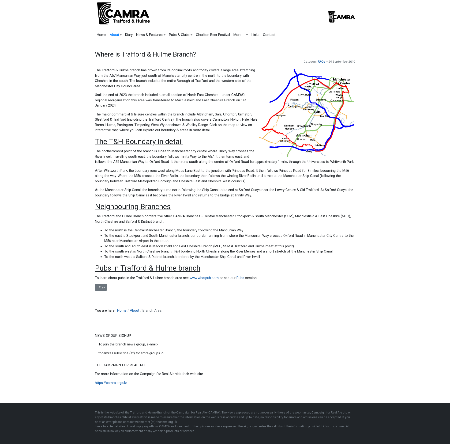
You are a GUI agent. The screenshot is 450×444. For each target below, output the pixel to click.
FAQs (321, 61)
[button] (116, 34)
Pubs (240, 278)
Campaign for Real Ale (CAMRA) (198, 412)
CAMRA (165, 426)
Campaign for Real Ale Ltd (329, 412)
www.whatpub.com (204, 278)
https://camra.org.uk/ (111, 383)
